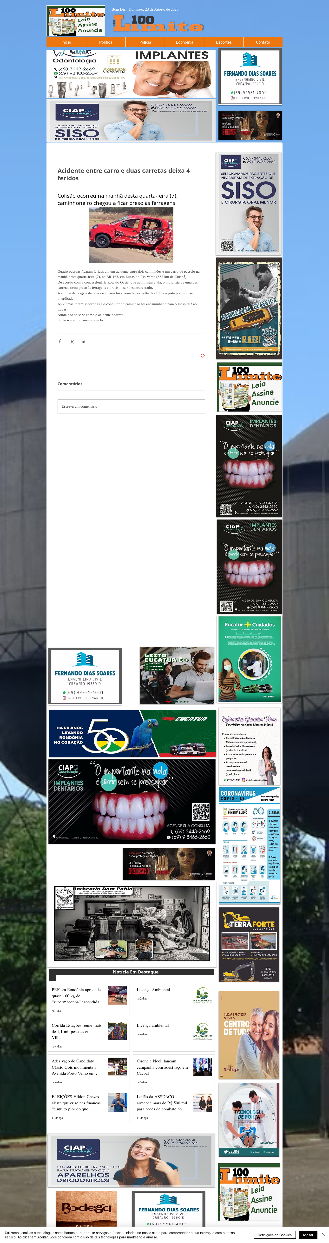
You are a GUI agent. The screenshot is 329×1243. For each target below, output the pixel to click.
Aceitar (308, 1234)
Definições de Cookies (275, 1234)
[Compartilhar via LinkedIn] (83, 341)
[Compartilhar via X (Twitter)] (71, 341)
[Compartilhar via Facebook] (60, 341)
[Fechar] (323, 1234)
